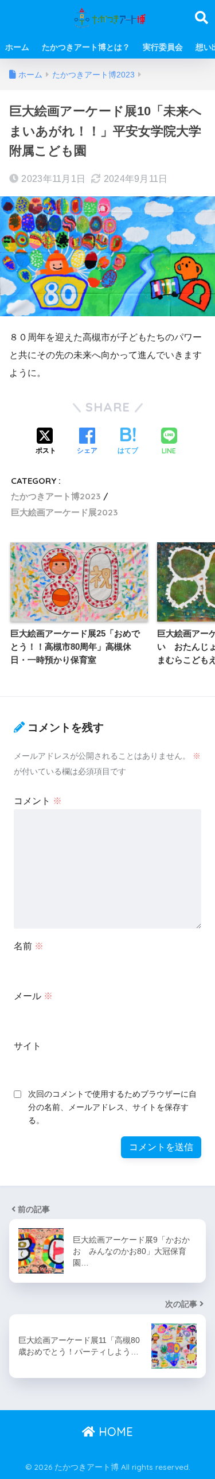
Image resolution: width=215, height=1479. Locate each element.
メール (33, 996)
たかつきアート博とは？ (86, 47)
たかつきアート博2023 (56, 496)
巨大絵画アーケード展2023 (64, 512)
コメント (38, 801)
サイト (27, 1046)
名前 (29, 946)
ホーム (17, 47)
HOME (114, 1431)
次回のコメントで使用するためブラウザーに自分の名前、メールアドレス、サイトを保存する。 (112, 1107)
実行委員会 (163, 47)
